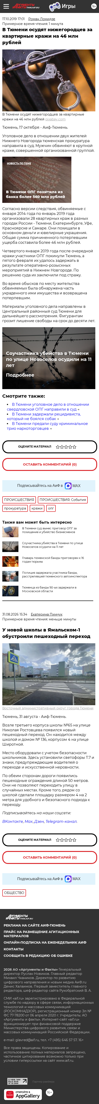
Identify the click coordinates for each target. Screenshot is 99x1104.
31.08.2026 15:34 (14, 614)
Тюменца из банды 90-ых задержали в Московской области (49, 589)
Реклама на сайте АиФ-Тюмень (34, 925)
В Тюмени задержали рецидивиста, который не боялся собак (44, 416)
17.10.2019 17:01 (13, 19)
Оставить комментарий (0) (50, 464)
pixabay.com (55, 119)
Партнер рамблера (43, 1081)
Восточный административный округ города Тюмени (47, 708)
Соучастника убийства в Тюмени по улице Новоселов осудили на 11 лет (49, 359)
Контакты (13, 949)
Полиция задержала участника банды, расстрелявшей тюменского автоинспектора (54, 574)
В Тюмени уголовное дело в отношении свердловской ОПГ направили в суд (48, 407)
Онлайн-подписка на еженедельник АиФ (45, 942)
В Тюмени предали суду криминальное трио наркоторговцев (47, 426)
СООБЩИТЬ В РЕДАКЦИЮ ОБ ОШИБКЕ (38, 956)
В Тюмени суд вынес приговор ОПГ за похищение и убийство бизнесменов (49, 530)
